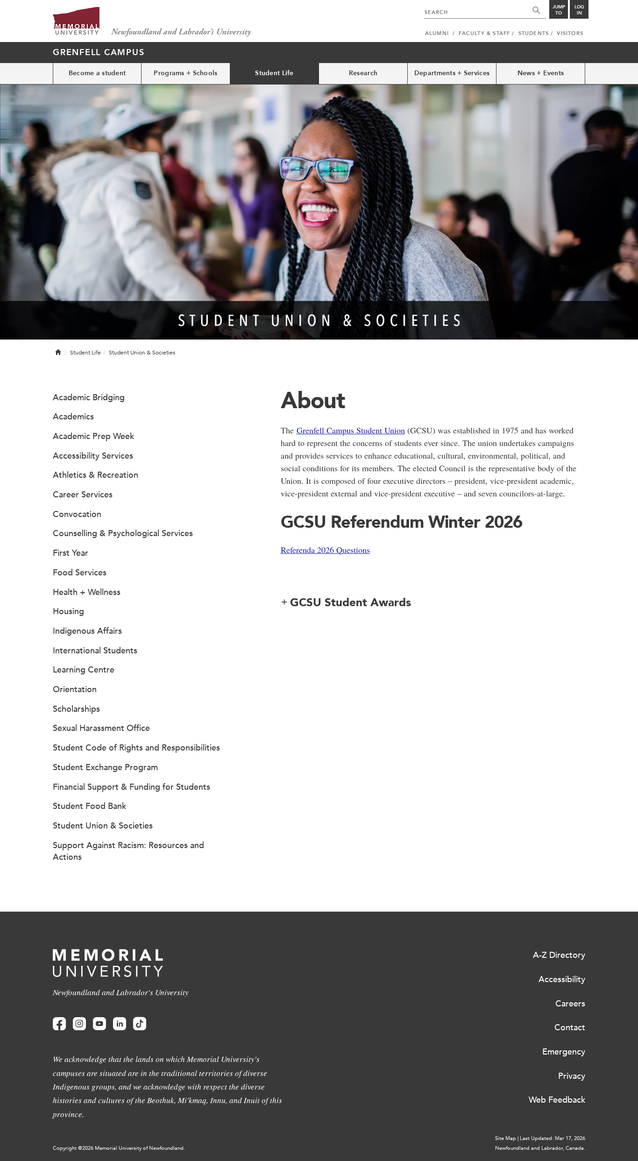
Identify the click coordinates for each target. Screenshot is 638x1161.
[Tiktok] (139, 1024)
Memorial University (152, 22)
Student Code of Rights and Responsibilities (136, 748)
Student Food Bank (89, 806)
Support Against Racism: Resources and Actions (128, 851)
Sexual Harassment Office (101, 728)
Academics (73, 416)
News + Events (540, 73)
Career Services (83, 494)
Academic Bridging (89, 397)
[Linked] (119, 1024)
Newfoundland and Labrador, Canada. (540, 1148)
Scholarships (76, 709)
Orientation (75, 689)
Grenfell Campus (98, 52)
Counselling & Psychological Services (123, 533)
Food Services (79, 572)
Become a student (97, 73)
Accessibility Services (93, 456)
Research (363, 73)
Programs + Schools (185, 73)
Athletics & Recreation (95, 475)
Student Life (274, 73)
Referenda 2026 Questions (325, 549)
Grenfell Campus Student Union (351, 430)
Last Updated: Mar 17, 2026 (552, 1138)
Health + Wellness (87, 592)
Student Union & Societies (103, 826)
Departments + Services (451, 73)
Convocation (77, 514)
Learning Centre (83, 670)
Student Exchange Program (105, 767)
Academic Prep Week (93, 436)
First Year (70, 553)
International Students (95, 650)
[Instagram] (79, 1024)
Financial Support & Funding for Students (131, 787)
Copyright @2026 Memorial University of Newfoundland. (119, 1148)
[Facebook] (59, 1024)
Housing (68, 611)
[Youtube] (99, 1024)
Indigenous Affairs (87, 631)
